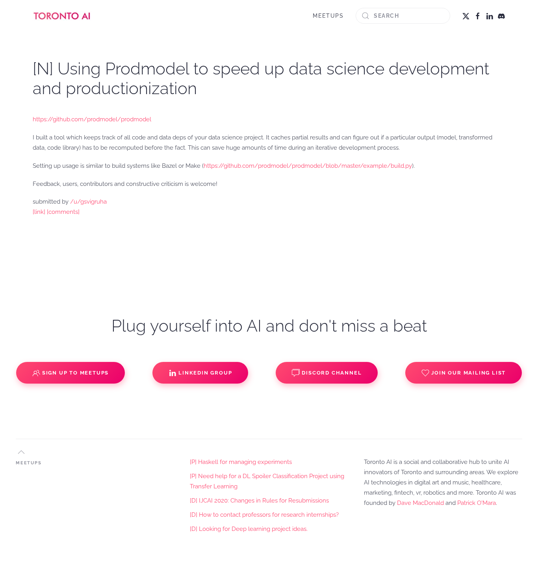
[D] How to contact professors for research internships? (264, 514)
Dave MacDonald (420, 502)
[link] (39, 211)
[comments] (63, 211)
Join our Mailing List (468, 373)
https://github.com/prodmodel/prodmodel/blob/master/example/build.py (308, 165)
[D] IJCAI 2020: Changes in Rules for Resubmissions (259, 500)
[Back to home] (62, 16)
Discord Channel (332, 373)
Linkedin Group (205, 373)
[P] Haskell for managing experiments (241, 462)
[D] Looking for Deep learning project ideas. (249, 528)
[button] (21, 452)
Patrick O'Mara (476, 502)
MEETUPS (328, 16)
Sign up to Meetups (75, 373)
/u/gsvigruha (88, 201)
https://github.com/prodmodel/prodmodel (92, 119)
